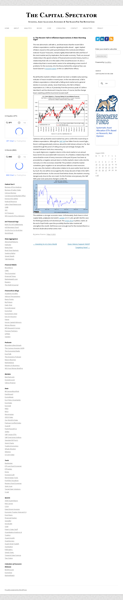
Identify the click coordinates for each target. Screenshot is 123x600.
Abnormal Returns (11, 242)
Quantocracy (10, 541)
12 (103, 164)
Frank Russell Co (11, 429)
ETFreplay (8, 469)
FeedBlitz (108, 62)
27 (106, 170)
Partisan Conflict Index (13, 423)
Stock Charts (9, 443)
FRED (6, 409)
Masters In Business (12, 365)
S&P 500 (62, 141)
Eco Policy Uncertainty (13, 400)
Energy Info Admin (11, 199)
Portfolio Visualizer (12, 480)
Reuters (8, 282)
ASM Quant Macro (11, 501)
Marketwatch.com (11, 279)
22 (112, 167)
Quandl (7, 426)
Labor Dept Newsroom (13, 204)
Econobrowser (10, 308)
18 (99, 167)
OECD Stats (9, 417)
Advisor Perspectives (12, 296)
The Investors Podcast (13, 357)
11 (99, 164)
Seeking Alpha (10, 253)
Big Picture (8, 302)
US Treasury (9, 213)
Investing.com (10, 380)
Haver (7, 319)
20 (106, 167)
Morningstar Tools (11, 478)
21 (109, 167)
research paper (50, 68)
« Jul (97, 175)
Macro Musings (10, 360)
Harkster (8, 245)
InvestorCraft (9, 475)
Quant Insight (10, 538)
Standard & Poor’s (11, 440)
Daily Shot (8, 305)
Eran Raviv (9, 515)
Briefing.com (9, 570)
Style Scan (8, 486)
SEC (6, 210)
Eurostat (8, 406)
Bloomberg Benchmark (13, 345)
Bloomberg (9, 268)
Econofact (8, 311)
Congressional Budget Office (15, 196)
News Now (8, 247)
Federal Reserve (11, 201)
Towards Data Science (13, 555)
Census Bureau (10, 193)
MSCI (6, 411)
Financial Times (10, 276)
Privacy (100, 28)
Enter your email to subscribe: (106, 49)
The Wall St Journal (11, 285)
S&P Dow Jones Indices (13, 437)
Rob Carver (9, 503)
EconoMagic (9, 397)
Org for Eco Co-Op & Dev (13, 230)
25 (99, 170)
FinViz (7, 472)
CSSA (7, 506)
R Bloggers (9, 549)
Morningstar (9, 414)
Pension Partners (11, 331)
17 (96, 167)
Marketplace (9, 362)
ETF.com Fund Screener (13, 466)
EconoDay (8, 572)
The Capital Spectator (61, 14)
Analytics (28, 28)
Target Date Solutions (13, 489)
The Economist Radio (12, 351)
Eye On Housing (10, 316)
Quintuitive (9, 547)
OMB (6, 207)
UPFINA (7, 334)
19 (103, 167)
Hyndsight (8, 524)
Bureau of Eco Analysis (13, 187)
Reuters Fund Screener (13, 483)
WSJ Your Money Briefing (14, 368)
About (16, 28)
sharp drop (69, 221)
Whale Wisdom (10, 449)
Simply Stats (9, 552)
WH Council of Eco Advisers (15, 216)
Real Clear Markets (12, 250)
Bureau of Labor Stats (13, 190)
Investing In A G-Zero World (45, 244)
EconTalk (8, 354)
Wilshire (8, 452)
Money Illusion (10, 325)
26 (103, 170)
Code (49, 28)
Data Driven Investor (12, 509)
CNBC (7, 270)
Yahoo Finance (10, 383)
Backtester (9, 463)
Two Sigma (9, 558)
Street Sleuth (9, 256)
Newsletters (87, 28)
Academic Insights (11, 293)
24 (96, 170)
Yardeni (7, 337)
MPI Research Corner (12, 328)
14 (109, 164)
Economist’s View (11, 314)
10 (96, 164)
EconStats (8, 403)
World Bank (9, 233)
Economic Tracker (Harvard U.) (16, 512)
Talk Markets (9, 259)
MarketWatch (10, 575)
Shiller (7, 432)
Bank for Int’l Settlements (14, 224)
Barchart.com (9, 377)
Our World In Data (11, 420)
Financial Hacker (11, 518)
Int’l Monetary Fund (12, 227)
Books (39, 28)
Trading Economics (11, 446)
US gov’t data (9, 455)
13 (106, 164)
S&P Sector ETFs (10, 434)
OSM (6, 526)
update (62, 218)
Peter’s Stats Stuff (11, 529)
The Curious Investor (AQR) (14, 348)
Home (7, 28)
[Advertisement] (16, 73)
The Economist (10, 273)
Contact (74, 28)
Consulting (60, 28)
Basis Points (9, 299)
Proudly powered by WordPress (16, 590)
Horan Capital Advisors (13, 322)
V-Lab (7, 492)
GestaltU (8, 521)
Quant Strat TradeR (12, 544)
